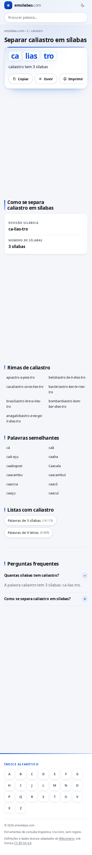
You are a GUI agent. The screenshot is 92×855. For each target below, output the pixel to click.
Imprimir (75, 79)
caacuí (54, 493)
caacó (53, 484)
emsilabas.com (14, 31)
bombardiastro (65, 404)
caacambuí (57, 475)
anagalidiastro (24, 418)
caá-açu (12, 456)
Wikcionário (66, 839)
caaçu (11, 493)
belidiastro (67, 377)
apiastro (20, 377)
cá (8, 447)
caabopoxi (14, 466)
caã (51, 447)
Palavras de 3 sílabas (30, 520)
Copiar (23, 79)
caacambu (14, 475)
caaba (53, 456)
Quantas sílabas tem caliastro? (31, 575)
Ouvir (48, 79)
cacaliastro (24, 386)
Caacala (55, 466)
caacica (12, 484)
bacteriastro (67, 389)
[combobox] (46, 17)
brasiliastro (23, 404)
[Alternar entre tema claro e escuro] (82, 5)
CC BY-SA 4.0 (22, 843)
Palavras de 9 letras (28, 532)
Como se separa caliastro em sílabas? (37, 598)
